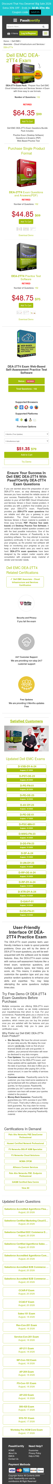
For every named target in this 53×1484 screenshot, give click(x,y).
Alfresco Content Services (25, 1167)
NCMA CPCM (25, 1161)
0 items (14, 33)
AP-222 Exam (26, 1396)
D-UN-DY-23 (27, 864)
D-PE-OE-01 (27, 816)
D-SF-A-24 (26, 854)
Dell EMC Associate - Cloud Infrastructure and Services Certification (26, 582)
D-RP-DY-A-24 (27, 883)
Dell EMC (16, 41)
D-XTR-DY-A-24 (27, 893)
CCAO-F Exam (26, 1303)
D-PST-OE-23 (27, 777)
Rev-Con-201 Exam (26, 1327)
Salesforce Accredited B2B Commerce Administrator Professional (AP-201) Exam (27, 1268)
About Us (12, 1453)
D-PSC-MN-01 (27, 825)
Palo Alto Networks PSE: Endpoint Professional (25, 1174)
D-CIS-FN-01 (27, 912)
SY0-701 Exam (26, 1419)
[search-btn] (43, 26)
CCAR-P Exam (26, 1292)
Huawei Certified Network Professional (25, 1143)
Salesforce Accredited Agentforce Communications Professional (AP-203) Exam (27, 1257)
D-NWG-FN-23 (27, 835)
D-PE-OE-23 (27, 796)
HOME (11, 1450)
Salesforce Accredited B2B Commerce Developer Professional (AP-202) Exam (27, 1280)
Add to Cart (26, 454)
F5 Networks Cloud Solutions (25, 1155)
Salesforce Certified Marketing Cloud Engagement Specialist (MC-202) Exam (27, 1222)
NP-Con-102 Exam (26, 1361)
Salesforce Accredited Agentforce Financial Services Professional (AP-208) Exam (27, 1210)
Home (6, 41)
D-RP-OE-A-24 (27, 874)
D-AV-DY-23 (27, 806)
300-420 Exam (26, 1408)
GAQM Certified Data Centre (25, 1182)
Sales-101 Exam (26, 1315)
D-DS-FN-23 (27, 845)
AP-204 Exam (26, 1373)
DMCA (11, 1456)
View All (25, 1187)
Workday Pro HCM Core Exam (26, 1431)
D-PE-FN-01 (27, 787)
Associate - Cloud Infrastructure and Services (24, 44)
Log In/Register (28, 33)
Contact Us (13, 1458)
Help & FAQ (34, 1456)
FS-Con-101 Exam (26, 1385)
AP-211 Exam (26, 1350)
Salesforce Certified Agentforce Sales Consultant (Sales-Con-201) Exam (27, 1245)
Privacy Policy (35, 1453)
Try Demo (26, 461)
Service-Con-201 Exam (26, 1338)
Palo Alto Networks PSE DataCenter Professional (25, 1136)
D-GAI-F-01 (27, 903)
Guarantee (33, 1450)
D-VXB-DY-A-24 (27, 767)
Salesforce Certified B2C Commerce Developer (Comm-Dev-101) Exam (27, 1233)
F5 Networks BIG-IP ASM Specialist (25, 1149)
